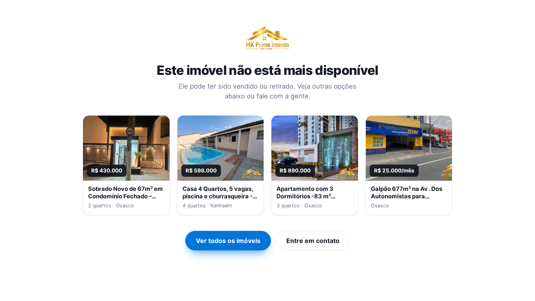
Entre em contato (313, 241)
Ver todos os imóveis (228, 241)
